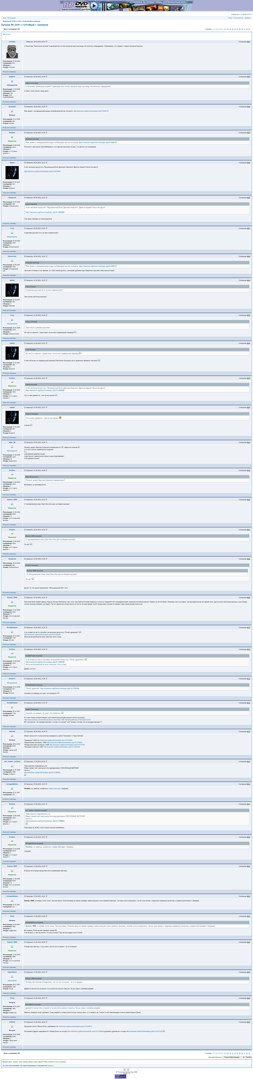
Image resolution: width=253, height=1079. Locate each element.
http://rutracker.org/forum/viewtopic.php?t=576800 (64, 742)
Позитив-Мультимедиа (31, 21)
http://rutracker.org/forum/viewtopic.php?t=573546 (67, 745)
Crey (12, 228)
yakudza (12, 42)
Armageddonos (12, 784)
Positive (12, 133)
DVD (19, 21)
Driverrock (12, 256)
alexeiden (12, 107)
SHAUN (12, 731)
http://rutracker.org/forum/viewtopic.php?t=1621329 (144, 1031)
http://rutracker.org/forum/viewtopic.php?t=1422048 (62, 747)
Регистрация (11, 18)
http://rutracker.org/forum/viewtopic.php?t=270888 (85, 1031)
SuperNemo (12, 972)
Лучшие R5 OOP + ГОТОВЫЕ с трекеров (24, 25)
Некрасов (12, 198)
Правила (247, 18)
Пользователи (238, 18)
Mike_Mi (12, 442)
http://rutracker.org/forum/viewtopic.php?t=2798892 (42, 772)
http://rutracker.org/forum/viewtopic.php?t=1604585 (42, 171)
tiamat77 (12, 679)
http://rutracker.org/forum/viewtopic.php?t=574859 (54, 740)
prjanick (12, 77)
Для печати (6, 34)
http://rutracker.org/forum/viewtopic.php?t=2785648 (42, 635)
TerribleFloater (12, 627)
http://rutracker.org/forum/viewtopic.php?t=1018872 (74, 1026)
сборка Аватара (54, 788)
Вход (4, 18)
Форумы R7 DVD (9, 21)
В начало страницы (9, 71)
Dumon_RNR (12, 500)
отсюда (42, 947)
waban (12, 163)
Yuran (12, 916)
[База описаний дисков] (126, 10)
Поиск (230, 18)
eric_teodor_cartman (12, 761)
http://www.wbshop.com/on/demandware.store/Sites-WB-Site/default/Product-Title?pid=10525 (57, 720)
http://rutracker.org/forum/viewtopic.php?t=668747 (91, 111)
